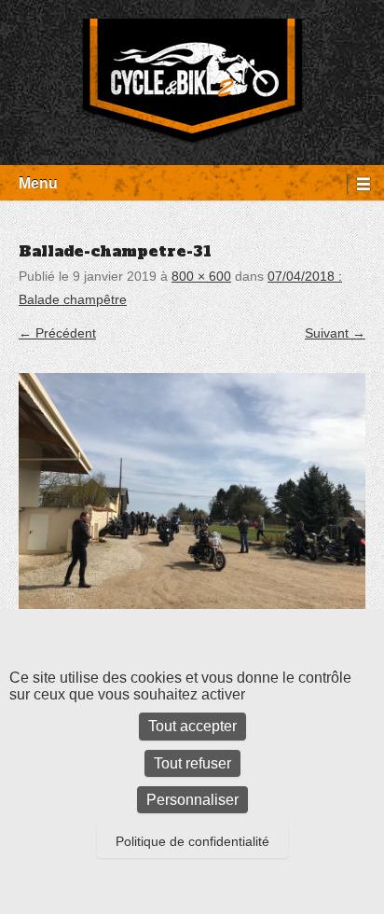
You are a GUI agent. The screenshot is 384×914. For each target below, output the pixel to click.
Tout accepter (192, 726)
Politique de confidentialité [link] (192, 841)
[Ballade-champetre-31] (192, 503)
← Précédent (57, 332)
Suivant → (335, 332)
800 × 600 (201, 276)
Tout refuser (192, 763)
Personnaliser (192, 800)
